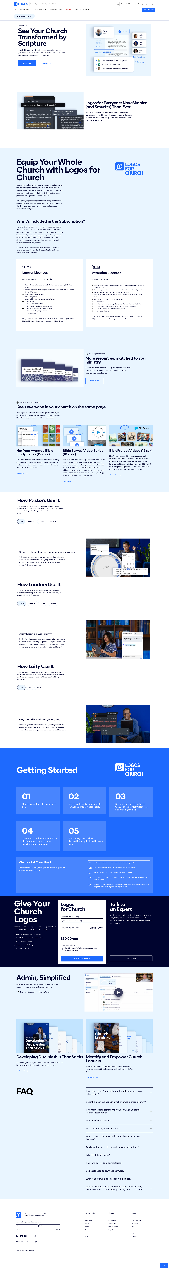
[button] (118, 992)
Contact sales (131, 958)
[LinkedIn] (34, 1236)
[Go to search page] (118, 4)
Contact (87, 1223)
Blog (133, 1227)
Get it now (21, 1071)
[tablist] (84, 522)
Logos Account (112, 1220)
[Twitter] (21, 1236)
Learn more (46, 63)
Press (86, 1236)
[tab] (21, 521)
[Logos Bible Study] (21, 3)
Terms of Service (89, 1233)
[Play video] (118, 992)
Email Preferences (113, 1227)
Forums (134, 1230)
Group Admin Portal (113, 1233)
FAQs (133, 1233)
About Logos (88, 1220)
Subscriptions (112, 1223)
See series (20, 473)
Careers (87, 1227)
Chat (163, 1265)
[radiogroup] (82, 919)
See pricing (27, 63)
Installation (135, 1223)
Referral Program (89, 1230)
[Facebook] (17, 1236)
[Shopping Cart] (153, 4)
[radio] (82, 917)
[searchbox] (75, 4)
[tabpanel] (84, 557)
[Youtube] (30, 1236)
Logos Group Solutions (114, 1230)
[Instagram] (25, 1236)
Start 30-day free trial (82, 958)
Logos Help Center (136, 1220)
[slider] (62, 932)
